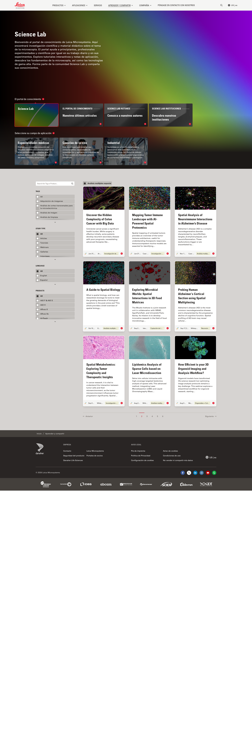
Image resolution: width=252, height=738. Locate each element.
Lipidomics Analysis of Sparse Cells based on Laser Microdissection (146, 368)
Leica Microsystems (95, 451)
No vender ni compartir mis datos (178, 460)
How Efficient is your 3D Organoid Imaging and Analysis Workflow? (193, 368)
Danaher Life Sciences (73, 460)
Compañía (144, 5)
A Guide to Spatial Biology (103, 289)
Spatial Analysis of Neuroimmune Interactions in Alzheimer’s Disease (195, 219)
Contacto (67, 451)
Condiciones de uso (172, 455)
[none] (59, 5)
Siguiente (209, 416)
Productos (57, 5)
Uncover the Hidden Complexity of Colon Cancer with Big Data (100, 219)
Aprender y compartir (119, 5)
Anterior (89, 416)
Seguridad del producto (73, 455)
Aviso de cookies (170, 451)
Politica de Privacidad (140, 455)
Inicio (39, 433)
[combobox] (55, 183)
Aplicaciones (78, 5)
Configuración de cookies (142, 460)
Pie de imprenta (138, 451)
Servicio (98, 5)
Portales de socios (94, 455)
